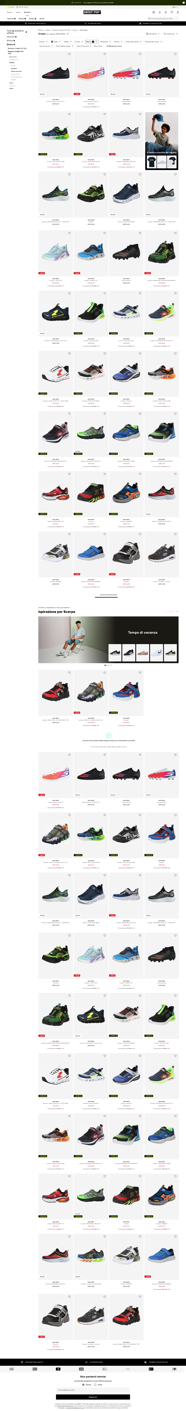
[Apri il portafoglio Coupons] (153, 12)
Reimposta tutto (115, 46)
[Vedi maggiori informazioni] (55, 107)
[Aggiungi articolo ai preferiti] (69, 54)
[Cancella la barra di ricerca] (177, 18)
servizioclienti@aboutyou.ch (75, 1408)
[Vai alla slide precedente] (165, 612)
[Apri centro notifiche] (165, 12)
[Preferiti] (171, 12)
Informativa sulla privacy (66, 1406)
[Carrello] (178, 12)
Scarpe (75, 30)
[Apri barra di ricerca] (148, 18)
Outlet (12, 7)
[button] (153, 34)
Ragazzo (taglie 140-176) (61, 30)
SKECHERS (83, 30)
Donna (9, 12)
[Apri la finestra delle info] (184, 3)
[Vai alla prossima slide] (177, 612)
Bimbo (48, 30)
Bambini (27, 12)
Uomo (18, 12)
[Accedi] (159, 12)
